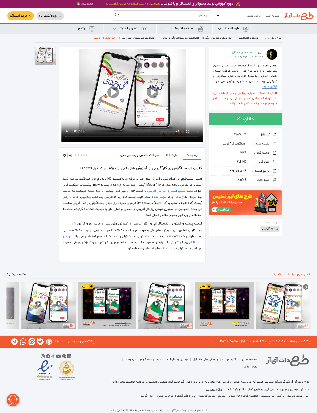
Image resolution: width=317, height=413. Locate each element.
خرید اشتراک (19, 16)
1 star (76, 155)
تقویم (221, 396)
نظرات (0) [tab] (172, 155)
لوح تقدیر (234, 396)
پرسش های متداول (205, 359)
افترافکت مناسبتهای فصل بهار (138, 38)
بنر (306, 396)
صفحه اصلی (272, 16)
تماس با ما (250, 367)
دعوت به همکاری (151, 359)
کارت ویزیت (294, 396)
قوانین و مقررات (177, 359)
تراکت (280, 396)
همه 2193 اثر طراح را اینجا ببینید (244, 56)
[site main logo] (299, 15)
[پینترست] (64, 357)
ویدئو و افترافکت (248, 38)
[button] (305, 287)
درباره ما (130, 359)
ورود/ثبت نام (48, 16)
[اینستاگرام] (43, 357)
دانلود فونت (254, 16)
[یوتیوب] (58, 357)
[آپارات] (53, 357)
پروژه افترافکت (186, 396)
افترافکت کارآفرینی (104, 38)
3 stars (81, 155)
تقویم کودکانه (206, 396)
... (221, 15)
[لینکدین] (69, 357)
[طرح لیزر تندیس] (245, 202)
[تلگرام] (48, 357)
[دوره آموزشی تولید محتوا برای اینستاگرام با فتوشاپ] (158, 4)
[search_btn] (117, 15)
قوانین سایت (269, 86)
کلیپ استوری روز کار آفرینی (166, 191)
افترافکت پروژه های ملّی (218, 38)
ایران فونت (147, 396)
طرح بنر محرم (165, 396)
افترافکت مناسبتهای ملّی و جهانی (180, 38)
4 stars (84, 155)
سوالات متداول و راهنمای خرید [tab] (139, 155)
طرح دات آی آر (273, 38)
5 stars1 (87, 155)
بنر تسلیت (267, 396)
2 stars (78, 155)
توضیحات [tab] (192, 155)
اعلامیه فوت (250, 396)
